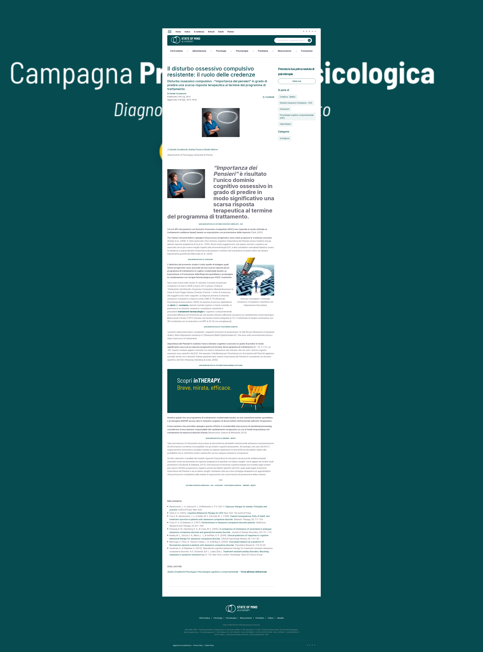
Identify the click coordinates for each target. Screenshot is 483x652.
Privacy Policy (198, 645)
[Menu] (169, 31)
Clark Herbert (285, 124)
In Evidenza (284, 138)
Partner (230, 32)
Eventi (221, 32)
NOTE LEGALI (220, 635)
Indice (187, 32)
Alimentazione (199, 51)
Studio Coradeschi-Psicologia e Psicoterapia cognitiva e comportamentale (202, 572)
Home (178, 32)
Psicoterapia (242, 51)
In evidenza (199, 32)
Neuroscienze (284, 51)
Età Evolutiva (176, 51)
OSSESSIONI (219, 485)
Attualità (280, 618)
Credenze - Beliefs (287, 97)
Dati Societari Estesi (257, 635)
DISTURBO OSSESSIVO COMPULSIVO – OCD (199, 485)
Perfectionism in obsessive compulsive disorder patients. (229, 522)
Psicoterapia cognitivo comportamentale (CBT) (297, 116)
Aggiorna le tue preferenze (182, 645)
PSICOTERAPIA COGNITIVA (232, 485)
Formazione (307, 51)
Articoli (211, 32)
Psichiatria (263, 51)
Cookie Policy (209, 645)
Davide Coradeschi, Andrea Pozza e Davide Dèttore (194, 149)
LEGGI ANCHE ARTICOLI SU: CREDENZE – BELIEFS (221, 438)
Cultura (270, 618)
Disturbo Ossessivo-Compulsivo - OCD (296, 103)
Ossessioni (284, 109)
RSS (266, 635)
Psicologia (221, 51)
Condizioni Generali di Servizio (237, 635)
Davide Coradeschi (178, 93)
